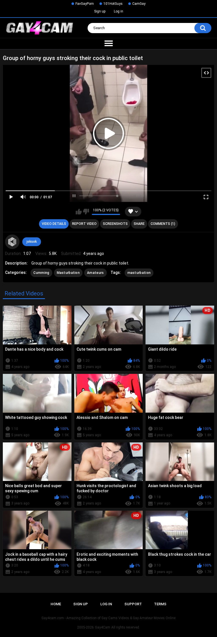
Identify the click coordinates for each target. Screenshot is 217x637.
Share (139, 224)
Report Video (84, 224)
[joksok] (12, 242)
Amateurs (95, 273)
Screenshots (115, 224)
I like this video (79, 211)
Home (56, 604)
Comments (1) (163, 224)
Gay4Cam (102, 627)
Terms (160, 604)
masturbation (139, 273)
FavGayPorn (84, 4)
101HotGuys (113, 4)
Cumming (41, 273)
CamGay (139, 4)
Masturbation (68, 273)
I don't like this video (86, 211)
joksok (32, 242)
